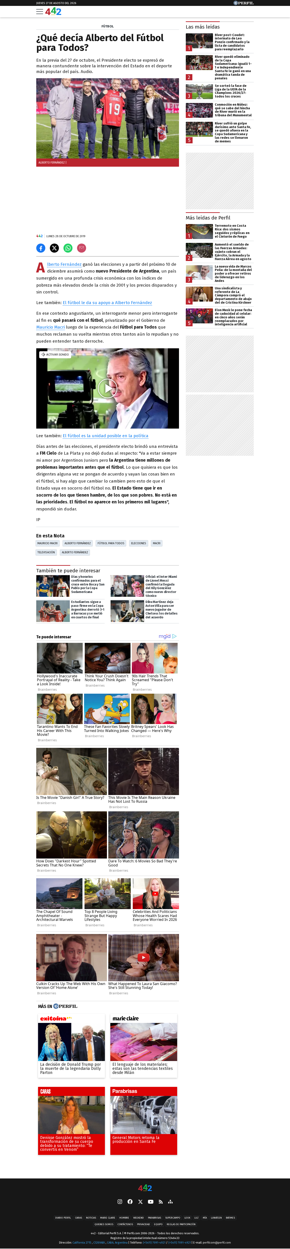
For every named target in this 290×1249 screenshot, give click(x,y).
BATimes (230, 1217)
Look (187, 1217)
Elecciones (138, 543)
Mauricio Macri (50, 327)
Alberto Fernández (64, 264)
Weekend (138, 1217)
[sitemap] (170, 1202)
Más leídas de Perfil (208, 218)
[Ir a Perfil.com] (243, 4)
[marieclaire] (143, 1019)
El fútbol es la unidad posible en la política (105, 435)
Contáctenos (125, 1224)
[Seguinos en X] (140, 1202)
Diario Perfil (63, 1217)
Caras (78, 1217)
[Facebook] (130, 1202)
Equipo (158, 1224)
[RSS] (161, 1202)
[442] (145, 1188)
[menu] (39, 11)
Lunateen (216, 1217)
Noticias (91, 1217)
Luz (196, 1217)
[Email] (81, 248)
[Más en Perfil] (64, 1006)
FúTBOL (108, 26)
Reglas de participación (181, 1224)
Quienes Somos (103, 1224)
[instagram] (120, 1202)
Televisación (46, 552)
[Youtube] (150, 1202)
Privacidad (143, 1224)
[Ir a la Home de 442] (53, 14)
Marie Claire (107, 1217)
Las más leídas (203, 27)
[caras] (71, 1092)
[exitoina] (71, 1019)
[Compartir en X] (54, 248)
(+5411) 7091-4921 (154, 1242)
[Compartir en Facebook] (40, 248)
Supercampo (172, 1217)
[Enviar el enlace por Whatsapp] (67, 248)
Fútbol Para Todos (111, 543)
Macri (156, 543)
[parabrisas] (143, 1092)
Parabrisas (154, 1217)
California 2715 (82, 1242)
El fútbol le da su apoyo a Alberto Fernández (107, 302)
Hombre (124, 1217)
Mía (205, 1217)
